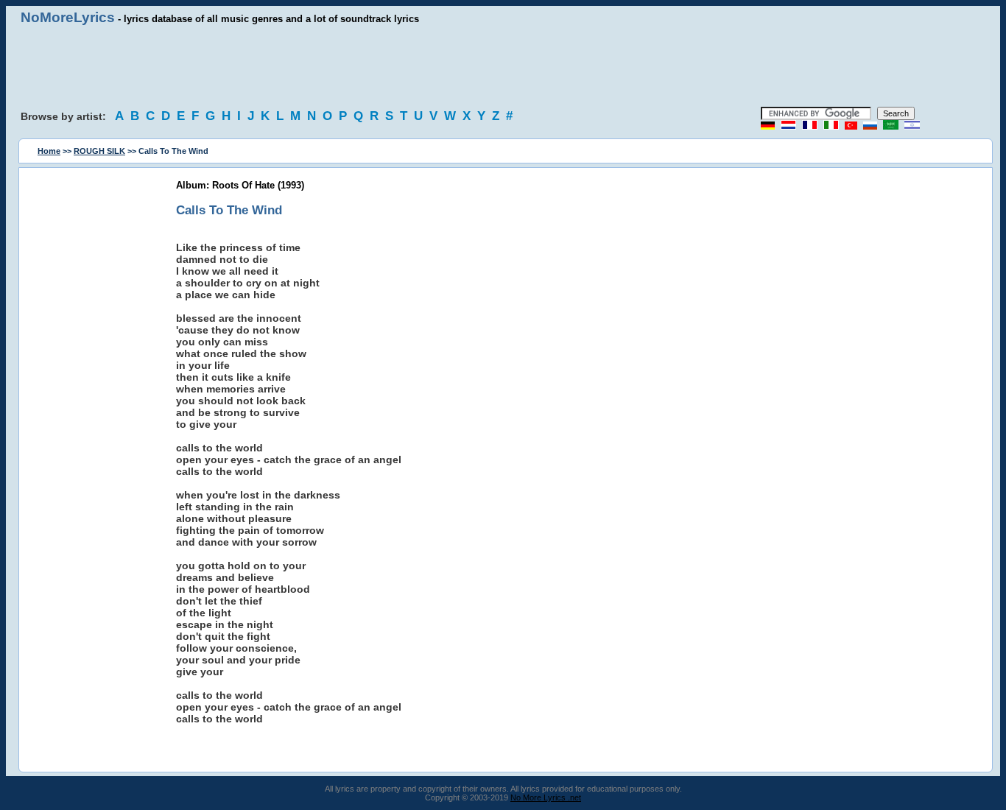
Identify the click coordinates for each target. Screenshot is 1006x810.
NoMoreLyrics (68, 17)
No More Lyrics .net (545, 797)
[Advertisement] (503, 66)
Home (49, 151)
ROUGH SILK (99, 151)
